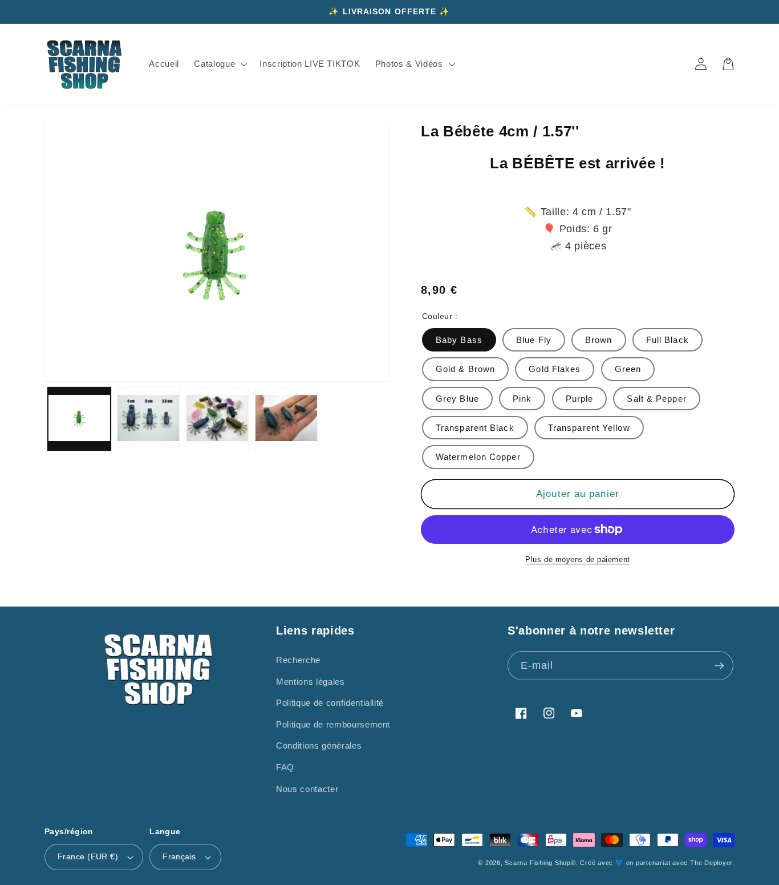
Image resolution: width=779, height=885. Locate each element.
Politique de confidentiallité (330, 703)
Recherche (298, 660)
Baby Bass (459, 340)
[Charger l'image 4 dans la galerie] (286, 418)
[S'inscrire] (719, 666)
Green (628, 369)
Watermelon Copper (478, 457)
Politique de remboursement (333, 724)
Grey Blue (457, 398)
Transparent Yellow (589, 428)
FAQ (285, 767)
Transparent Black (475, 428)
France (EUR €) (88, 856)
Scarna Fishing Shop (538, 862)
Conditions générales (319, 745)
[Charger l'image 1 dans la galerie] (79, 418)
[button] (219, 64)
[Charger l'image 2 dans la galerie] (148, 418)
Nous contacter (307, 789)
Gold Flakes (555, 369)
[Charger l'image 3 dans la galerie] (217, 418)
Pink (522, 398)
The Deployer (711, 862)
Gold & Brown (465, 369)
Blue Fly (533, 340)
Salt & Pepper (656, 398)
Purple (580, 398)
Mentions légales (310, 681)
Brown (598, 340)
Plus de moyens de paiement (577, 559)
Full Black (667, 340)
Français (179, 856)
